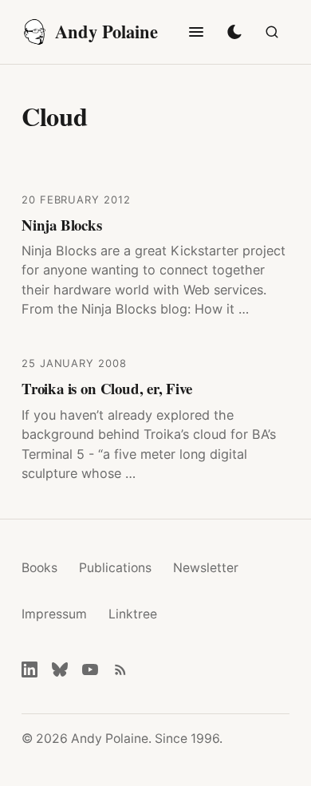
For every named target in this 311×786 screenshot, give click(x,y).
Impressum (54, 614)
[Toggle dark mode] (234, 31)
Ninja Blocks (62, 224)
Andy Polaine (106, 31)
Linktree (132, 614)
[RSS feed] (120, 669)
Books (39, 567)
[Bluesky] (60, 669)
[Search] (271, 31)
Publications (115, 567)
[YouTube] (90, 669)
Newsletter (205, 567)
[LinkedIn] (29, 669)
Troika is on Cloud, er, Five (107, 388)
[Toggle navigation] (196, 31)
